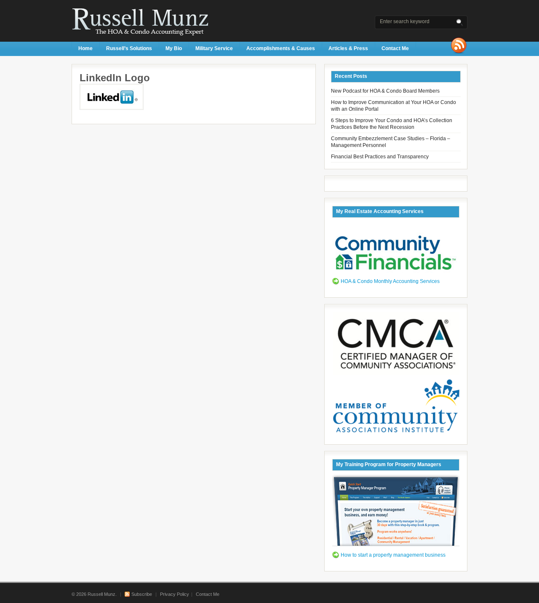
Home (85, 48)
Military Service (214, 48)
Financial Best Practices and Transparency (380, 157)
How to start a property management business (393, 555)
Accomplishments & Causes (280, 48)
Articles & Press (348, 48)
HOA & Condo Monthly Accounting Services (390, 281)
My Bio (173, 48)
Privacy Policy (174, 594)
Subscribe (141, 594)
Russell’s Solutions (129, 48)
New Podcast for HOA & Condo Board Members (385, 91)
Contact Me (395, 48)
